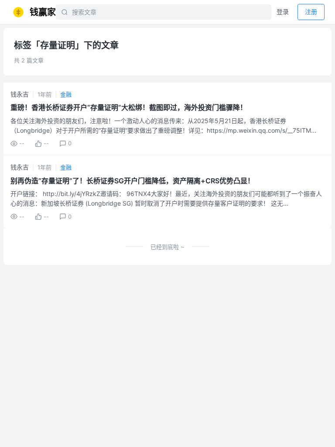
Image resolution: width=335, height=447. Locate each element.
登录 (283, 11)
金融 (66, 94)
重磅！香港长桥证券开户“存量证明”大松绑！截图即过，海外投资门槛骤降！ (128, 107)
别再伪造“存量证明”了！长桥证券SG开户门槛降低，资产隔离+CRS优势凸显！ (132, 180)
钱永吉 (19, 94)
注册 (311, 11)
